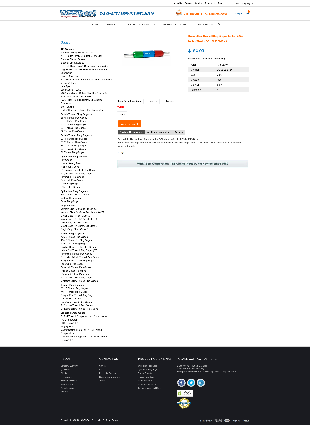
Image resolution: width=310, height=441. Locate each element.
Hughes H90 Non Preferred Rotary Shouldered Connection (84, 71)
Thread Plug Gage (146, 373)
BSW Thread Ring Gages (73, 145)
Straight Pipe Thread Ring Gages (77, 295)
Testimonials (66, 377)
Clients (64, 373)
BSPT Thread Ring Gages (74, 138)
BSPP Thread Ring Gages (74, 142)
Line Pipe (65, 86)
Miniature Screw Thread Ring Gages (79, 308)
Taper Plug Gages (70, 183)
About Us (177, 3)
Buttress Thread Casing (73, 59)
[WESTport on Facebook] (181, 383)
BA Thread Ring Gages (72, 152)
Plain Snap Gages (70, 166)
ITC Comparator (69, 319)
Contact (188, 3)
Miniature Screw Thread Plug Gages (79, 280)
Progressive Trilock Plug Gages (77, 173)
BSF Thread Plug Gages (73, 127)
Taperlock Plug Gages (72, 180)
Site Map (64, 392)
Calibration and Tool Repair (150, 388)
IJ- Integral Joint (69, 82)
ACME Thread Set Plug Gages (76, 240)
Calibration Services (141, 24)
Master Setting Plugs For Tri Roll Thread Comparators (81, 331)
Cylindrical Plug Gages (73, 156)
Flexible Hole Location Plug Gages (78, 246)
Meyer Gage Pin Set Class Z (75, 222)
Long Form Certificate (130, 101)
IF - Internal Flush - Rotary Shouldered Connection (86, 79)
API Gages (67, 49)
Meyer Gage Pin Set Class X (75, 215)
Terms (102, 381)
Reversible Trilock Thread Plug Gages (80, 257)
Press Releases (67, 388)
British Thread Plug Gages (75, 114)
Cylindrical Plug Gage (147, 366)
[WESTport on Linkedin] (200, 383)
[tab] (131, 132)
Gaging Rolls (67, 326)
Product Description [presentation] (131, 132)
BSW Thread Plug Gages (73, 124)
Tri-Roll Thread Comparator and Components (84, 316)
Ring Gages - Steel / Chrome (75, 194)
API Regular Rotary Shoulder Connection (81, 55)
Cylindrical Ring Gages (74, 191)
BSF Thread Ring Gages (73, 148)
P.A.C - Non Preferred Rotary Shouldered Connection (82, 101)
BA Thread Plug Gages (72, 131)
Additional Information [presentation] (158, 132)
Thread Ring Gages (72, 285)
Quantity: (170, 101)
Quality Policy (66, 369)
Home (95, 24)
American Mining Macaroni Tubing (78, 52)
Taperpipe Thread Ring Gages (76, 301)
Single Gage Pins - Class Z (74, 229)
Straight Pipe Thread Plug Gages (77, 260)
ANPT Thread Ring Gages (74, 291)
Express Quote (193, 13)
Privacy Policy (67, 384)
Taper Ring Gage (69, 201)
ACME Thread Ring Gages (74, 288)
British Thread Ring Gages (75, 135)
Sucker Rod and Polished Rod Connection (82, 110)
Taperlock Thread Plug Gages (76, 267)
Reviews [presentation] (179, 132)
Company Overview (69, 366)
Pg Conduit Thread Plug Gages (77, 277)
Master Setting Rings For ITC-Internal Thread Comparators (84, 338)
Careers (102, 366)
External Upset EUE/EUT (73, 62)
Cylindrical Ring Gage (147, 369)
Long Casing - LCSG (71, 89)
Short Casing (67, 106)
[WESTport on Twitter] (191, 383)
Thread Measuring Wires (73, 270)
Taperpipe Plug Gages (72, 263)
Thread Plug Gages (71, 233)
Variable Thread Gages (73, 312)
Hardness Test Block (147, 384)
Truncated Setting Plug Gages (76, 274)
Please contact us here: (197, 358)
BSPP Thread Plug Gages (74, 121)
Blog (220, 3)
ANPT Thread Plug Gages (74, 243)
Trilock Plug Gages (70, 186)
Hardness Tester (145, 381)
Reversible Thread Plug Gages (76, 253)
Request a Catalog (107, 373)
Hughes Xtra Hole (70, 76)
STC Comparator (69, 323)
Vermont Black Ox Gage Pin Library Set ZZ (82, 212)
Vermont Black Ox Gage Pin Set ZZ (79, 208)
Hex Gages (66, 159)
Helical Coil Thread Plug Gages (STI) (79, 250)
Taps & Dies (205, 24)
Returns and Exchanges (109, 377)
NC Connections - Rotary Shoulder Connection (84, 93)
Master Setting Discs (71, 163)
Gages (112, 24)
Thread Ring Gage (146, 377)
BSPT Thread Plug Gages (74, 117)
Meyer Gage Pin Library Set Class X (79, 219)
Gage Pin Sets (69, 205)
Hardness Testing (176, 24)
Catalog (198, 3)
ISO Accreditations (69, 381)
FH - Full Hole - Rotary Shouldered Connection (84, 66)
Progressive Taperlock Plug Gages (78, 170)
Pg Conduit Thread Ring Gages (77, 305)
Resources (210, 3)
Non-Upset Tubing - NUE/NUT (76, 96)
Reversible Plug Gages (72, 176)
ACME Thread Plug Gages (74, 236)
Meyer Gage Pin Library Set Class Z (79, 225)
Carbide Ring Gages (71, 197)
